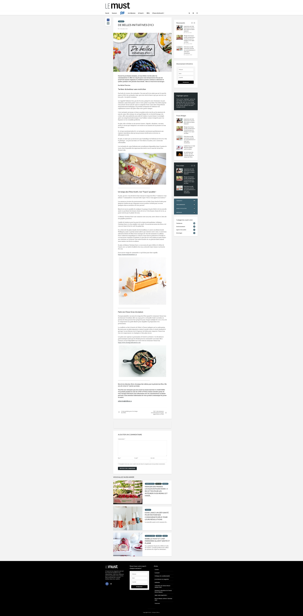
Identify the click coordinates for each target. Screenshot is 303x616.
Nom (119, 458)
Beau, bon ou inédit (150, 535)
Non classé (158, 483)
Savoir (107, 13)
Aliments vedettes (150, 483)
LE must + (141, 13)
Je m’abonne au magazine (162, 579)
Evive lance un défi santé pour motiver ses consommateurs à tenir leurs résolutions (157, 516)
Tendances (121, 21)
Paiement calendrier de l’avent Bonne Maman (163, 591)
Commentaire (121, 439)
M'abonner (186, 82)
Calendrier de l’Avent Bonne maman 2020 (162, 586)
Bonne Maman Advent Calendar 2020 (163, 599)
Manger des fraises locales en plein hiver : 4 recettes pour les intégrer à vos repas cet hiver (189, 39)
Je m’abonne (131, 13)
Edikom (158, 612)
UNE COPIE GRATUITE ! (161, 595)
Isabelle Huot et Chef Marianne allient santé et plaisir (157, 541)
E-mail (136, 458)
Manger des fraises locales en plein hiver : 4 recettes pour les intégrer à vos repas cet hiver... (156, 491)
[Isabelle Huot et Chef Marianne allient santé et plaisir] (127, 544)
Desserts (165, 535)
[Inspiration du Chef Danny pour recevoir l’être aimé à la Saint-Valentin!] (179, 27)
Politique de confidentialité (162, 576)
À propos (157, 572)
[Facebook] (107, 583)
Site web (152, 458)
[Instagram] (111, 583)
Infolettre (157, 582)
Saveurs (114, 13)
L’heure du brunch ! (158, 13)
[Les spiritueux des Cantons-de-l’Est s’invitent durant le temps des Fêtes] (179, 153)
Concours (157, 603)
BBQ (148, 13)
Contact (157, 569)
